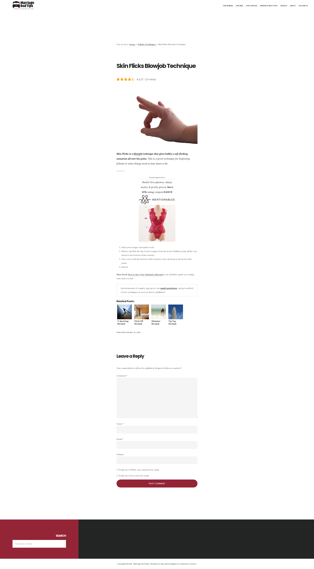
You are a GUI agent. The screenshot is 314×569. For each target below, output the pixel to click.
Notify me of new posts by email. (134, 475)
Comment (122, 376)
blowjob (138, 153)
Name (120, 424)
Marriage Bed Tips (23, 5)
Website (120, 454)
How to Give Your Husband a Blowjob (145, 274)
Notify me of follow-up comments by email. (139, 470)
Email (120, 439)
